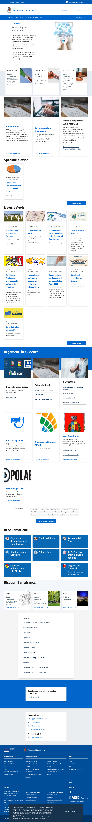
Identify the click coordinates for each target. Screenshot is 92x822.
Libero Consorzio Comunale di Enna (15, 2)
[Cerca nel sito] (84, 10)
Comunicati (72, 764)
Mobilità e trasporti (52, 761)
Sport (74, 511)
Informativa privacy (52, 795)
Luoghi (70, 780)
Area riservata (51, 803)
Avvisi (70, 766)
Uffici (5, 766)
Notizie (70, 761)
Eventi (70, 782)
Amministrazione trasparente (55, 792)
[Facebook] (69, 10)
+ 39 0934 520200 (11, 796)
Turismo (64, 514)
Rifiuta (70, 808)
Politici (5, 769)
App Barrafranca (71, 436)
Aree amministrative (9, 764)
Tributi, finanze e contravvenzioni (55, 769)
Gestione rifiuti (45, 508)
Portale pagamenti (15, 440)
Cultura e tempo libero (53, 772)
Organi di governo (8, 761)
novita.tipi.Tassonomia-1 (75, 769)
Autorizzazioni (29, 766)
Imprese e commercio (52, 774)
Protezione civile (48, 511)
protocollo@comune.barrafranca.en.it (14, 800)
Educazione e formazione (32, 769)
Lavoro (75, 508)
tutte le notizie (76, 203)
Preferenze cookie (45, 817)
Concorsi (34, 508)
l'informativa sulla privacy (38, 818)
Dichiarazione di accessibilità (54, 800)
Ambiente (49, 766)
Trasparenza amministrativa (38, 514)
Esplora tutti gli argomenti (46, 521)
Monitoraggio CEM (15, 488)
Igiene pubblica (55, 508)
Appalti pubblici (29, 772)
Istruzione (65, 508)
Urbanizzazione (74, 514)
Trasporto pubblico (53, 514)
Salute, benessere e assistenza (34, 774)
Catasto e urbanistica (31, 761)
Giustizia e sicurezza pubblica (54, 764)
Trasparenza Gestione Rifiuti (45, 443)
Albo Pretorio (12, 126)
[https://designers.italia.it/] (78, 798)
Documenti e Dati (8, 774)
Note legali (50, 797)
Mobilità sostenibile (36, 511)
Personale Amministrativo (11, 772)
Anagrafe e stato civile (31, 764)
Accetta (70, 812)
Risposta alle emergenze (61, 511)
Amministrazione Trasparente (43, 129)
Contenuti (17, 23)
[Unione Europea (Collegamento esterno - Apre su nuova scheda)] (12, 750)
